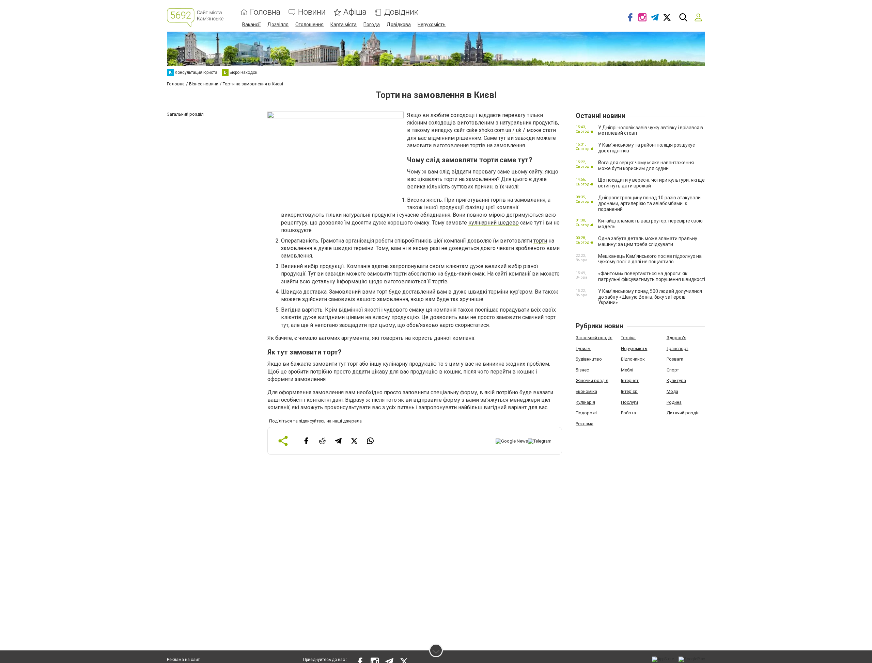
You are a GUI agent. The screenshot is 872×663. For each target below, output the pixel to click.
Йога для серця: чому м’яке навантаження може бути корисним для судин (646, 165)
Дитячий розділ (683, 412)
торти (540, 240)
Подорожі (586, 412)
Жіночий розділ (592, 380)
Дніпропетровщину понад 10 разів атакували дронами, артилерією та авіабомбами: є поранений (649, 203)
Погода (371, 24)
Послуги (629, 402)
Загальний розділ (594, 337)
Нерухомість (432, 24)
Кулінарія (585, 402)
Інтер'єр (629, 391)
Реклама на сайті (184, 659)
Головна (265, 12)
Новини (312, 12)
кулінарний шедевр (493, 222)
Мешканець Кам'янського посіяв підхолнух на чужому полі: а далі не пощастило (650, 259)
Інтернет (630, 380)
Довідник (401, 12)
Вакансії (251, 24)
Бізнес (582, 369)
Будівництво (589, 359)
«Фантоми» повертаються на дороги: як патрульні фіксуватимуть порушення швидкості (651, 276)
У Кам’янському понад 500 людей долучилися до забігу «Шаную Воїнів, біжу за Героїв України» (650, 296)
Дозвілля (278, 24)
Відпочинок (633, 359)
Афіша (355, 12)
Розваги (675, 359)
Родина (674, 402)
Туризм (583, 348)
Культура (676, 380)
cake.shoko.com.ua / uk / (495, 130)
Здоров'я (676, 337)
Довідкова (399, 24)
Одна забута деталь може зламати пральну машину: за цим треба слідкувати (647, 241)
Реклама (584, 423)
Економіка (586, 391)
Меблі (627, 369)
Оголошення (309, 24)
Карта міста (343, 24)
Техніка (628, 337)
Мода (672, 391)
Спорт (673, 369)
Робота (628, 412)
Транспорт (677, 348)
